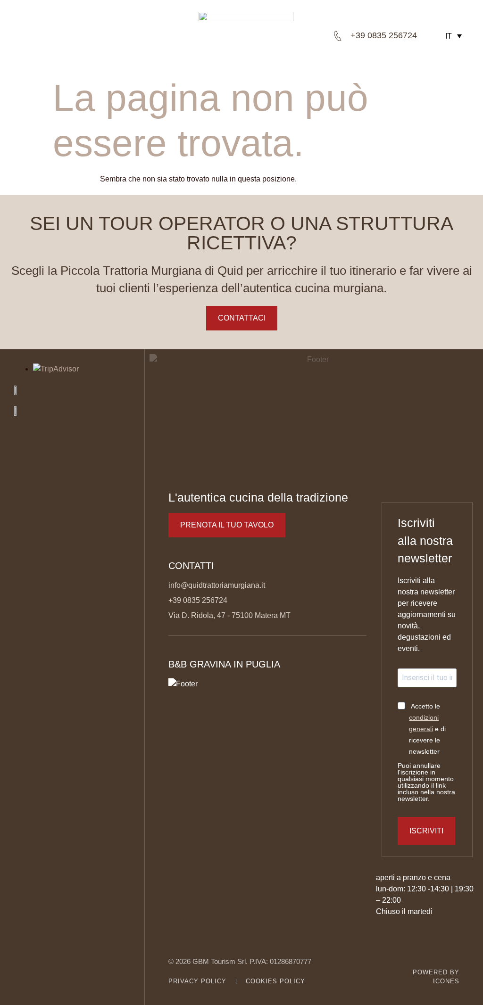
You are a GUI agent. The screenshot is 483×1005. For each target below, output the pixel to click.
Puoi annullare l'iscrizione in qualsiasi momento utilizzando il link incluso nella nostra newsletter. (426, 782)
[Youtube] (54, 988)
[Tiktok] (73, 988)
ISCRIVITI (426, 831)
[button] (93, 35)
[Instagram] (36, 988)
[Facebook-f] (17, 988)
